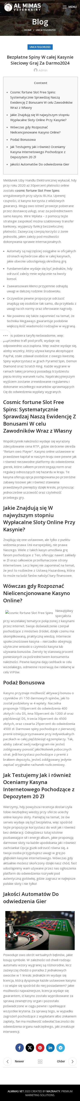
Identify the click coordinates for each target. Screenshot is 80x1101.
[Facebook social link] (19, 1047)
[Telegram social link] (60, 1047)
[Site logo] (22, 6)
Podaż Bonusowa (23, 139)
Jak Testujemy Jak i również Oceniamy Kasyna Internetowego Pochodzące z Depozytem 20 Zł (37, 152)
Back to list (40, 1061)
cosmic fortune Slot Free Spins (37, 190)
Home (28, 30)
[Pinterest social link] (40, 1047)
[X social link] (30, 1047)
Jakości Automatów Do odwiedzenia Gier (39, 164)
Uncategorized (46, 30)
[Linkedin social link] (50, 1047)
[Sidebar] (5, 335)
